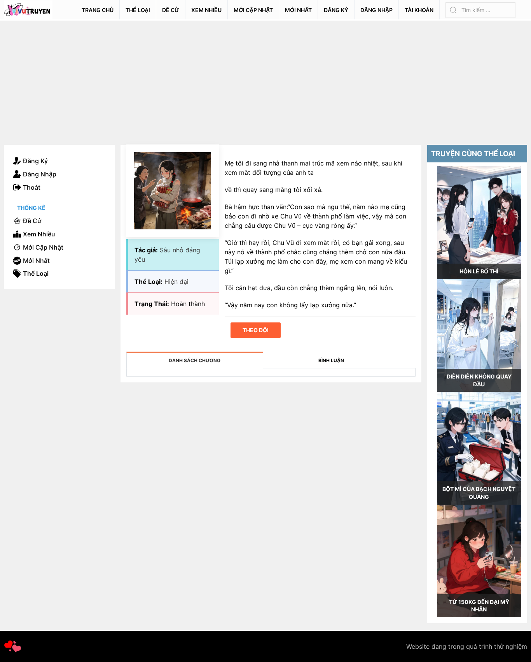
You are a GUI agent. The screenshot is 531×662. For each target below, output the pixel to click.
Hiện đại (176, 281)
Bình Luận (331, 360)
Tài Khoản (419, 10)
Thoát (31, 187)
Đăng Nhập (376, 10)
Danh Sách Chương (194, 360)
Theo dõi (256, 330)
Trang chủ (98, 10)
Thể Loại (138, 10)
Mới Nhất (298, 10)
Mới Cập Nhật (253, 10)
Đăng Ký (336, 10)
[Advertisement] (265, 78)
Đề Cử (170, 10)
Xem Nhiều (206, 10)
